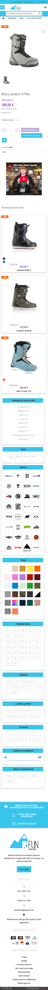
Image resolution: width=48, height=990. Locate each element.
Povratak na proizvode (31, 135)
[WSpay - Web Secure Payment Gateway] (15, 942)
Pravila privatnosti (24, 964)
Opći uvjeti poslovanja (24, 968)
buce (11, 147)
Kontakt (24, 961)
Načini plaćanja (24, 972)
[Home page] (3, 18)
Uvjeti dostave (24, 976)
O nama (24, 957)
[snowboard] (15, 7)
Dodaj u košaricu (30, 130)
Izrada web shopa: (33, 988)
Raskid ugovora (24, 983)
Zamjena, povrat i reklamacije (24, 979)
